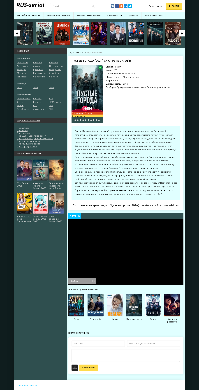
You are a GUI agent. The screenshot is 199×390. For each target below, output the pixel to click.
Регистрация (155, 6)
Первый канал (23, 98)
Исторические (56, 66)
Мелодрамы (55, 69)
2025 (51, 87)
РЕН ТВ (20, 105)
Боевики (37, 62)
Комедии (21, 69)
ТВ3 (51, 105)
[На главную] (29, 6)
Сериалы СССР (115, 15)
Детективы (22, 66)
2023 (19, 87)
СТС (35, 105)
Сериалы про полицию (158, 87)
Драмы (36, 66)
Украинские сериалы (58, 15)
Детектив (117, 77)
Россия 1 (37, 98)
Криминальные (132, 77)
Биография (22, 62)
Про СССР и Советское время (31, 135)
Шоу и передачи (153, 15)
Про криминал (24, 133)
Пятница (37, 102)
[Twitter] (130, 6)
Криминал (38, 69)
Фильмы (133, 15)
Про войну (22, 130)
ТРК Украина (55, 102)
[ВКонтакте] (112, 6)
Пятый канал (23, 109)
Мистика (21, 73)
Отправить (88, 367)
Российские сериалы (28, 15)
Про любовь (23, 127)
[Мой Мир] (125, 6)
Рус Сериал (75, 52)
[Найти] (94, 6)
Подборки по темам (28, 120)
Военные (53, 62)
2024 (84, 52)
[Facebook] (117, 6)
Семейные (54, 73)
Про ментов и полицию (29, 141)
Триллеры (22, 76)
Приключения (39, 73)
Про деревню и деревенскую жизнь (35, 138)
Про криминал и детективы (131, 87)
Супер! (20, 102)
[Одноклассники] (121, 6)
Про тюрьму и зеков (27, 146)
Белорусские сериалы (89, 15)
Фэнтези (53, 76)
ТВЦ (51, 109)
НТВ (115, 70)
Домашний (38, 109)
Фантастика (39, 76)
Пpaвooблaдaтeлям (27, 385)
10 (99, 120)
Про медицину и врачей (29, 143)
